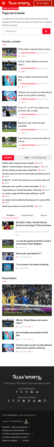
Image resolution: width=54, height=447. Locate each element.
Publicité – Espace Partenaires (14, 427)
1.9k (25, 87)
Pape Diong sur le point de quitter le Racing (21, 190)
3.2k (25, 133)
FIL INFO (44, 3)
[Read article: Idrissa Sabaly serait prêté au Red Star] (9, 80)
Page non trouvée (10, 8)
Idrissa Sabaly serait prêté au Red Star (19, 170)
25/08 (6, 183)
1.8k (25, 56)
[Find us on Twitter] (21, 392)
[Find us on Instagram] (27, 392)
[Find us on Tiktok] (29, 401)
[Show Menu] (3, 3)
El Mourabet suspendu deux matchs (34, 49)
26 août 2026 (44, 53)
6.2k (25, 102)
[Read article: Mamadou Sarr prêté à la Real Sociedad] (9, 126)
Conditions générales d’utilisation (16, 434)
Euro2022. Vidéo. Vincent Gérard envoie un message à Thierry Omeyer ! (33, 225)
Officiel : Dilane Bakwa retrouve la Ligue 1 (21, 167)
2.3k (25, 117)
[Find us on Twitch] (45, 401)
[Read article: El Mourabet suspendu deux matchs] (9, 53)
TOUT (26, 158)
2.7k (25, 71)
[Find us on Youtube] (39, 401)
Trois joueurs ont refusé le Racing (32, 264)
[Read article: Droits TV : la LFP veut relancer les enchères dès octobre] (9, 111)
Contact (25, 440)
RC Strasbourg (39, 158)
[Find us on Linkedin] (37, 392)
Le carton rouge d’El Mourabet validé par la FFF (23, 193)
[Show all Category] (50, 157)
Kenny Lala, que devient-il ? (29, 253)
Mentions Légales (9, 440)
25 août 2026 (44, 114)
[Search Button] (46, 31)
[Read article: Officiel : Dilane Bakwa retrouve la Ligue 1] (9, 65)
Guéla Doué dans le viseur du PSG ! (18, 206)
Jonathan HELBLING (28, 53)
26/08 (39, 163)
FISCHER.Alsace (16, 421)
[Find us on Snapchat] (32, 392)
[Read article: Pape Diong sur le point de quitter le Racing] (9, 142)
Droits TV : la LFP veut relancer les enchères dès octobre (28, 180)
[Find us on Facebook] (16, 392)
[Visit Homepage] (19, 3)
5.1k (25, 148)
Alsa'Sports (13, 415)
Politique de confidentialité (13, 430)
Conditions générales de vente (14, 437)
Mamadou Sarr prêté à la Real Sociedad (20, 186)
